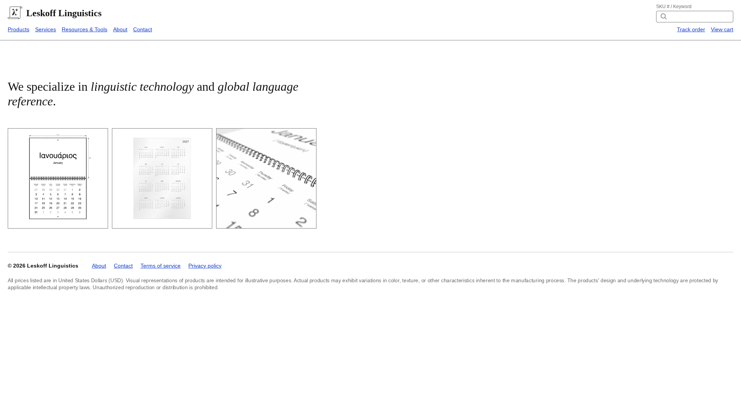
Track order (691, 29)
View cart (722, 29)
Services (45, 29)
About (120, 29)
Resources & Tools (84, 29)
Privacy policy (205, 266)
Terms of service (160, 266)
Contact (142, 29)
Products (18, 29)
